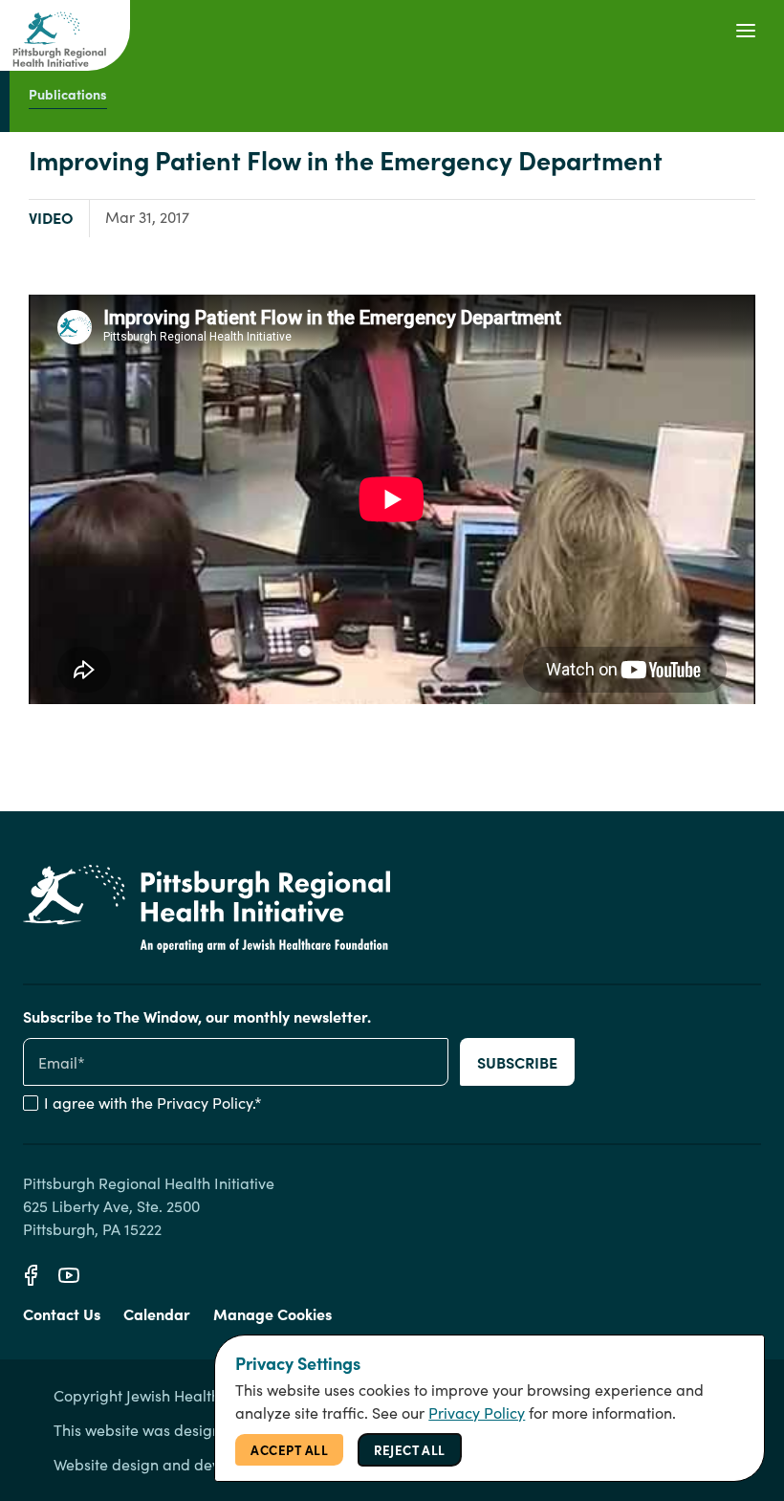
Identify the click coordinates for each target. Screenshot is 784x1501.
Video (51, 217)
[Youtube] (69, 1275)
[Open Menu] (746, 30)
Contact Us (61, 1313)
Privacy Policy (204, 1103)
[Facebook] (30, 1275)
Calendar (156, 1313)
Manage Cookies (272, 1313)
